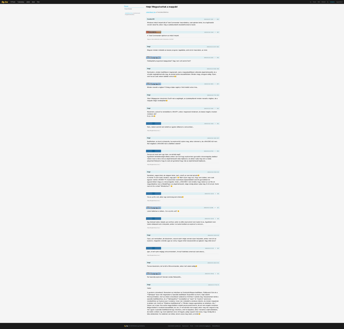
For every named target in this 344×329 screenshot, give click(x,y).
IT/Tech (13, 2)
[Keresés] (310, 2)
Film (38, 2)
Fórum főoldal (128, 9)
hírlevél (323, 2)
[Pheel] (153, 57)
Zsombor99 (150, 19)
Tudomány (20, 2)
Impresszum (185, 326)
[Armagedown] (153, 32)
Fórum (191, 326)
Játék (28, 2)
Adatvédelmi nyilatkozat (174, 326)
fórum (314, 2)
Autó (33, 2)
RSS (319, 2)
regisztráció (339, 2)
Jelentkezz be (128, 13)
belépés (332, 2)
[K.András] (153, 123)
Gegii (148, 46)
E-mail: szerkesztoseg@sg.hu (203, 326)
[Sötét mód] (327, 2)
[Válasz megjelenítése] (215, 19)
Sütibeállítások (216, 326)
